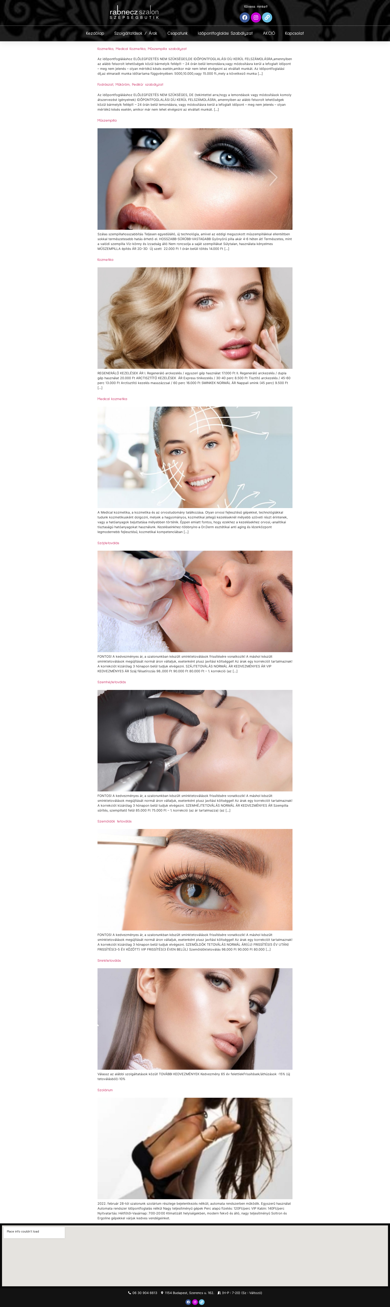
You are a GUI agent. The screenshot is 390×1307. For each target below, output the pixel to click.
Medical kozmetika (112, 399)
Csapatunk (177, 33)
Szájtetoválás (108, 543)
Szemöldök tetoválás (115, 821)
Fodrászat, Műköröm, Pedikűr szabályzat (130, 84)
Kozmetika (105, 260)
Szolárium (105, 1090)
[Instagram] (256, 17)
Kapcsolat (294, 33)
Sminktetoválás (109, 961)
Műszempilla (107, 120)
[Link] (267, 17)
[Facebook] (245, 17)
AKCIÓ (269, 33)
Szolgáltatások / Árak (135, 33)
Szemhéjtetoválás (112, 682)
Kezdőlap (95, 33)
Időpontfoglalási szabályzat (225, 33)
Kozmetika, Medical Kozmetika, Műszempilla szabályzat (142, 49)
